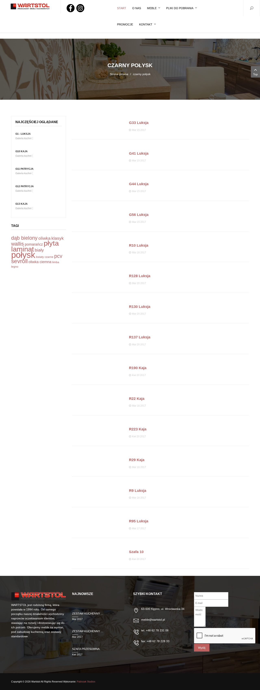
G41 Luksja (138, 153)
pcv (58, 256)
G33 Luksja (138, 123)
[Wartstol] (30, 6)
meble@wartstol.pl (153, 619)
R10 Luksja (138, 245)
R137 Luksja (139, 337)
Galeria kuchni (23, 138)
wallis (17, 244)
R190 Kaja (137, 368)
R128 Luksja (139, 276)
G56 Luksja (138, 215)
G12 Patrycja (24, 186)
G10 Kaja (21, 151)
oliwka (44, 238)
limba (55, 262)
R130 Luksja (139, 307)
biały (39, 250)
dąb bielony (24, 238)
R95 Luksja (138, 521)
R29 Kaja (136, 460)
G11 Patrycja (24, 168)
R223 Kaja (137, 429)
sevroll (19, 261)
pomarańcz (34, 244)
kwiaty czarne (44, 256)
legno (14, 266)
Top (255, 74)
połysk (23, 255)
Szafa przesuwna (86, 649)
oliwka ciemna (39, 262)
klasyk (57, 238)
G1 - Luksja (23, 133)
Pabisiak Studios (86, 681)
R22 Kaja (136, 399)
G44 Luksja (138, 184)
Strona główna (119, 74)
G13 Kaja (21, 203)
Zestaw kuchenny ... (87, 613)
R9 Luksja (137, 491)
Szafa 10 (136, 552)
